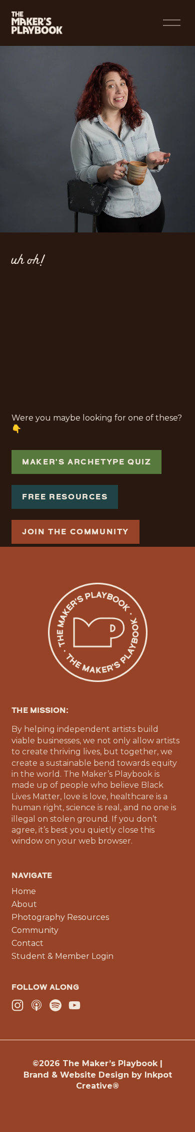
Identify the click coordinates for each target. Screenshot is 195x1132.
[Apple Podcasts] (36, 1005)
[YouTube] (74, 1005)
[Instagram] (18, 1005)
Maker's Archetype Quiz (86, 462)
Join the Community (75, 532)
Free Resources (65, 497)
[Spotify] (56, 1005)
